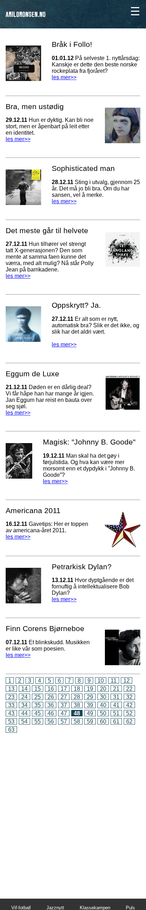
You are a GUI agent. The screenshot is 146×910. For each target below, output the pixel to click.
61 (116, 721)
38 (77, 705)
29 (90, 697)
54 (24, 721)
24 (24, 697)
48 (77, 713)
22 (129, 689)
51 (116, 713)
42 (129, 705)
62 (129, 721)
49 (90, 713)
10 (100, 681)
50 (103, 713)
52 (129, 713)
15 (37, 689)
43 (11, 713)
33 (11, 705)
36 (50, 705)
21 (116, 689)
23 (11, 697)
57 (64, 721)
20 (103, 689)
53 (11, 721)
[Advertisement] (73, 810)
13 (11, 689)
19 (90, 689)
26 (50, 697)
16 (50, 689)
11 (114, 681)
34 (24, 705)
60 (103, 721)
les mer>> (64, 77)
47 (64, 713)
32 (129, 697)
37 (64, 705)
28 (77, 697)
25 (37, 697)
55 (37, 721)
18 (77, 689)
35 (37, 705)
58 (77, 721)
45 (37, 713)
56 (50, 721)
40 (103, 705)
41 (116, 705)
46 (50, 713)
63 (11, 730)
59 (90, 721)
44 (24, 713)
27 (64, 697)
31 (116, 697)
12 (126, 681)
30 (103, 697)
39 (90, 705)
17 (64, 689)
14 (24, 689)
